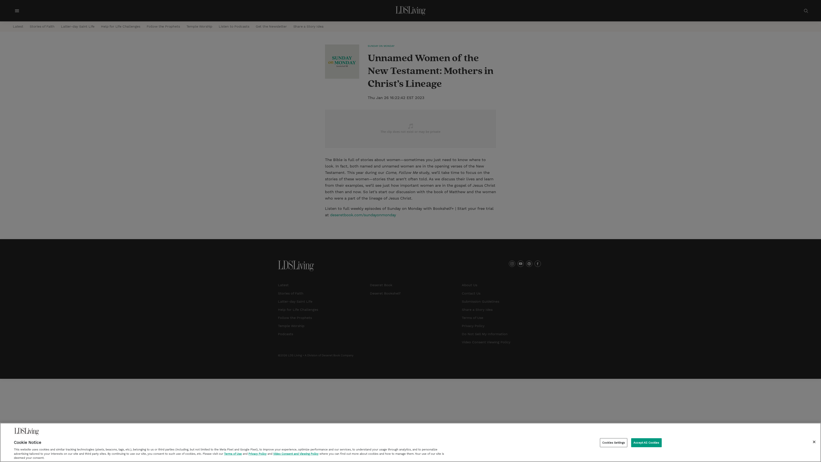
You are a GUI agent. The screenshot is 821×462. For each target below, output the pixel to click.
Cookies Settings (613, 442)
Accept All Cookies (646, 442)
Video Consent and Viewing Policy (296, 453)
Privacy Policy (257, 453)
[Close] (814, 442)
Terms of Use (233, 453)
